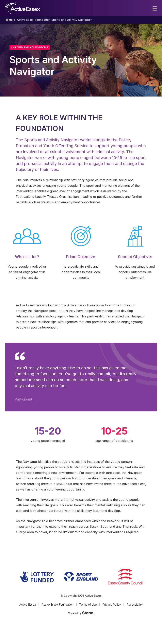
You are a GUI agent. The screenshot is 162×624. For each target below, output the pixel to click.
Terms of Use (88, 604)
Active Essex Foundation (57, 604)
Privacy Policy (112, 604)
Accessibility (135, 604)
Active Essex (27, 604)
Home (9, 19)
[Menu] (155, 8)
